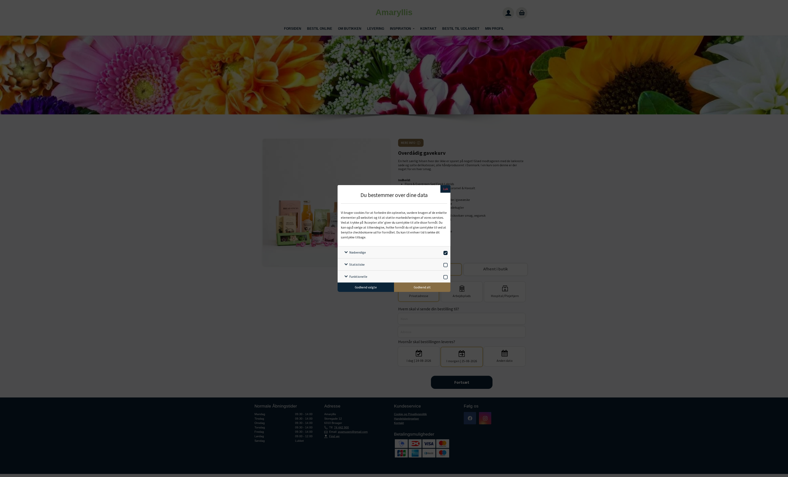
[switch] (444, 252)
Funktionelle (358, 276)
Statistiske (357, 264)
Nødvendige (357, 252)
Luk (445, 189)
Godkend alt (422, 287)
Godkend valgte (366, 287)
